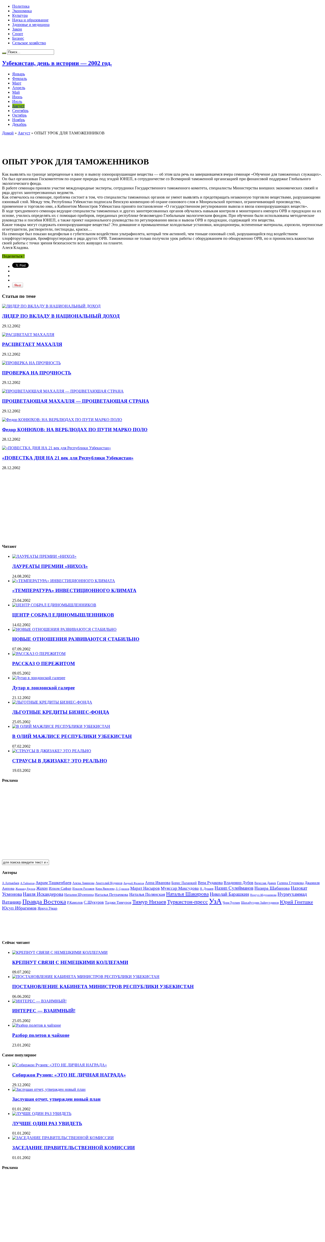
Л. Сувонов (122, 888)
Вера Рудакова (210, 883)
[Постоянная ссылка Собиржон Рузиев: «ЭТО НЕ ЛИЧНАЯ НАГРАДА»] (59, 1065)
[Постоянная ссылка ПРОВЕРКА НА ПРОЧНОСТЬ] (31, 363)
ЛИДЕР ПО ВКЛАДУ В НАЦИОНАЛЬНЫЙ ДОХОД (61, 316)
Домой (8, 133)
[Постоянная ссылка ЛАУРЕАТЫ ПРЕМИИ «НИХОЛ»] (44, 556)
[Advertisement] (61, 143)
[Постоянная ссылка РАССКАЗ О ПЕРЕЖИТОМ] (39, 653)
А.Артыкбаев (10, 883)
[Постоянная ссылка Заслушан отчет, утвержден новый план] (49, 1089)
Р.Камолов (75, 902)
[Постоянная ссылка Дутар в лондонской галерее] (38, 678)
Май (16, 92)
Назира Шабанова (272, 888)
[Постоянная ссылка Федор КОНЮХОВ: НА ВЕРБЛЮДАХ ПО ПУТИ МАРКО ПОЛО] (62, 419)
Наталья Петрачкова (111, 894)
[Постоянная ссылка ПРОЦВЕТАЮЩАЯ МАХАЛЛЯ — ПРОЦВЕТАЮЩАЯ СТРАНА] (63, 391)
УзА (215, 901)
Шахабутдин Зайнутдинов (260, 902)
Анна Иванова (157, 883)
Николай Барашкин (229, 894)
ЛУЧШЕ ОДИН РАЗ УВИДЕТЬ (47, 1123)
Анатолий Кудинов (108, 883)
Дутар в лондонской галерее (43, 687)
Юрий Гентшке (296, 902)
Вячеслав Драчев (265, 883)
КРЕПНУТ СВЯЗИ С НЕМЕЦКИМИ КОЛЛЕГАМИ (70, 962)
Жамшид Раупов (25, 888)
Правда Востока (44, 901)
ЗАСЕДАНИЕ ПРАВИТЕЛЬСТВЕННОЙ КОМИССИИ (73, 1147)
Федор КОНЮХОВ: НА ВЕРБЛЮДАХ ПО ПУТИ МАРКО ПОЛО (75, 429)
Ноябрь (18, 120)
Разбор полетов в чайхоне (40, 1035)
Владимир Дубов (238, 883)
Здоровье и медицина (31, 24)
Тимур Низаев (149, 902)
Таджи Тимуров (118, 902)
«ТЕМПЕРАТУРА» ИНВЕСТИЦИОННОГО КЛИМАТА (74, 590)
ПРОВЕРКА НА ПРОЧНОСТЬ (36, 372)
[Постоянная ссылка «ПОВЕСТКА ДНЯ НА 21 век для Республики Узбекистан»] (56, 448)
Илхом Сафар (60, 888)
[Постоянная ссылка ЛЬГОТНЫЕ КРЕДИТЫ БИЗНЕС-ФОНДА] (52, 702)
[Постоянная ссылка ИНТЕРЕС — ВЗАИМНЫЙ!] (39, 1001)
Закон (17, 29)
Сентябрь (20, 110)
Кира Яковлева (105, 888)
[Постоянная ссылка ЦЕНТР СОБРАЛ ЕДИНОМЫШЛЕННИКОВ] (54, 605)
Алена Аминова (83, 883)
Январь (18, 74)
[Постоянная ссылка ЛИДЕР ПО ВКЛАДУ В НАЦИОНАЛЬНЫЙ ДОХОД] (51, 306)
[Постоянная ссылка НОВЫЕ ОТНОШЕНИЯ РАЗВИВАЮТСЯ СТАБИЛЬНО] (64, 629)
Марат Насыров (145, 888)
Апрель (18, 88)
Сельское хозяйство (29, 43)
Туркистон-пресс (187, 902)
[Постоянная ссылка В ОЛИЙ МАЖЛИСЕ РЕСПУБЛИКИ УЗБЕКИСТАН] (61, 726)
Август (18, 106)
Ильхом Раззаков (83, 888)
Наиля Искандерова (43, 894)
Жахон (42, 888)
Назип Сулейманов (234, 888)
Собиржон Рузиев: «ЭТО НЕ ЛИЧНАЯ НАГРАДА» (69, 1075)
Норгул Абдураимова (263, 895)
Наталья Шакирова (187, 894)
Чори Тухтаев (231, 902)
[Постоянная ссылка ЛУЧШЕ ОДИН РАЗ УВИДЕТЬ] (41, 1113)
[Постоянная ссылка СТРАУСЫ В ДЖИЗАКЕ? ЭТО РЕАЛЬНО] (51, 751)
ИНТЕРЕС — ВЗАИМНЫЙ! (43, 1010)
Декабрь (19, 124)
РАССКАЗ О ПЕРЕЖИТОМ (43, 663)
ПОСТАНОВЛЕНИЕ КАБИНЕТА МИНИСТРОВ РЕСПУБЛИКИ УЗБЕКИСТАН (103, 986)
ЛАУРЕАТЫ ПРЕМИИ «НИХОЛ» (50, 566)
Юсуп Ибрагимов (19, 908)
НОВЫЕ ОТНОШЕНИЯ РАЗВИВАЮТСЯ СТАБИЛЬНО (75, 639)
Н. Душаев (207, 888)
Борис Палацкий (184, 883)
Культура (20, 15)
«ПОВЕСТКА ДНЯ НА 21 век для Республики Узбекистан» (68, 457)
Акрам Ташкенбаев (53, 882)
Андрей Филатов (133, 883)
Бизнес (18, 38)
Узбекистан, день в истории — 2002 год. (57, 63)
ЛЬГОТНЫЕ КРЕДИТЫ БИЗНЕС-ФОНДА (60, 712)
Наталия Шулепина (79, 895)
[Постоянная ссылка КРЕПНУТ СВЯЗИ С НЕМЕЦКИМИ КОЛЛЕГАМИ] (60, 952)
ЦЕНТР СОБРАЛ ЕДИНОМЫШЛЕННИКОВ (63, 615)
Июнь (17, 97)
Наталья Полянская (147, 894)
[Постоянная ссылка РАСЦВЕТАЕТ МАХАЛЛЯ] (28, 334)
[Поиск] (4, 53)
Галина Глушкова (290, 883)
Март (16, 83)
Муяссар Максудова (180, 888)
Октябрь (19, 115)
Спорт (17, 34)
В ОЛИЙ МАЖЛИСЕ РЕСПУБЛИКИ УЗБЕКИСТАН (72, 736)
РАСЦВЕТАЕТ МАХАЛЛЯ (32, 344)
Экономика (22, 11)
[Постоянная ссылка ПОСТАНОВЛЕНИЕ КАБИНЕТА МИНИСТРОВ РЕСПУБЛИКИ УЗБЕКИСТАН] (85, 976)
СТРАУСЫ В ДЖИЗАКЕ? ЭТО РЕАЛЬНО (59, 760)
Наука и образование (30, 20)
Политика (20, 6)
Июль (17, 101)
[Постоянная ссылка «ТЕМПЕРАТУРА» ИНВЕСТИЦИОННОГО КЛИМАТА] (63, 581)
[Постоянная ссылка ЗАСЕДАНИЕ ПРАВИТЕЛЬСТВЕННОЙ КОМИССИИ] (63, 1138)
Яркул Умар (47, 908)
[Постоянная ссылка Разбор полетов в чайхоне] (36, 1025)
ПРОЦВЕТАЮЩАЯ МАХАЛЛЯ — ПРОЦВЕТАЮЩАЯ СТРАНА (75, 401)
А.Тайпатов (27, 883)
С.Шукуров (94, 902)
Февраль (19, 78)
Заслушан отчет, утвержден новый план (56, 1099)
